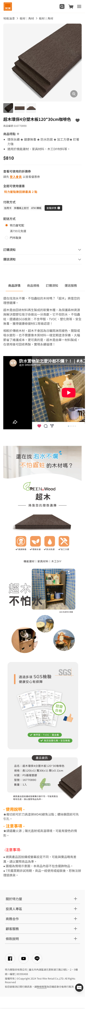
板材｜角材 (27, 18)
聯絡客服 (42, 986)
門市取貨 (15, 238)
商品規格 (33, 285)
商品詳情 (14, 285)
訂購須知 (52, 285)
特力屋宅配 (17, 225)
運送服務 (71, 285)
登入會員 (16, 177)
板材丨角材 (46, 18)
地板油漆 (9, 18)
